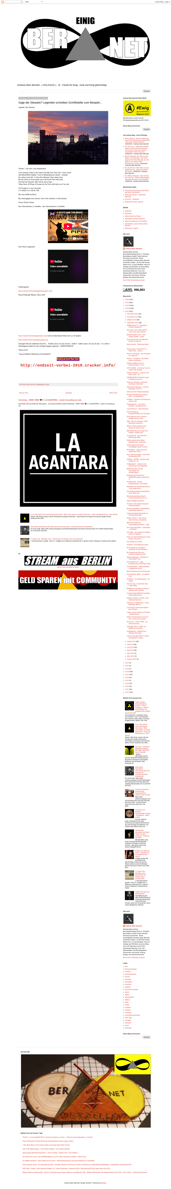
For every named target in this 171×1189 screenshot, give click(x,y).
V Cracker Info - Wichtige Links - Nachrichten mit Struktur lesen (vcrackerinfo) (57, 539)
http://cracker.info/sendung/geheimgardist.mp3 (35, 291)
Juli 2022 (130, 644)
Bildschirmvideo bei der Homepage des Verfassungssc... (135, 470)
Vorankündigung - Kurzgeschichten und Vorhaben (138, 413)
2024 (127, 305)
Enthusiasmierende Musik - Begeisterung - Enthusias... (137, 441)
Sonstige (128, 1020)
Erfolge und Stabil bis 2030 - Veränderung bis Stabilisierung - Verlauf (142, 853)
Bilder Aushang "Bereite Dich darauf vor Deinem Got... (136, 427)
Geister (127, 977)
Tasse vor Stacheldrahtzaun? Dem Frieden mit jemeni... (138, 538)
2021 (127, 663)
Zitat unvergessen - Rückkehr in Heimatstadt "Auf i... (137, 558)
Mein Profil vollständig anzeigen (134, 280)
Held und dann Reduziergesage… (138, 392)
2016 (127, 677)
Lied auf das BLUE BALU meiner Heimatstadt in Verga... (138, 637)
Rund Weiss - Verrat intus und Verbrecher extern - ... (137, 450)
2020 (127, 666)
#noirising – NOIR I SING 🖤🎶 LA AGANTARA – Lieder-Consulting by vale (49, 400)
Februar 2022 (132, 659)
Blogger (103, 1183)
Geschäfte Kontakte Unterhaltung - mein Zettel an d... (138, 492)
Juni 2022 (130, 647)
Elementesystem (130, 974)
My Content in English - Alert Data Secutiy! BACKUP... (138, 455)
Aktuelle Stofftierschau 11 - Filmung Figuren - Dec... (136, 364)
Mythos (127, 1000)
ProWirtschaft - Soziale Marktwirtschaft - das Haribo (137, 482)
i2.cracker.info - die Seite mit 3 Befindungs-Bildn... (137, 436)
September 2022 (133, 323)
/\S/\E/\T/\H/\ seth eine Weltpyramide (142, 893)
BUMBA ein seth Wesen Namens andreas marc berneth (138, 589)
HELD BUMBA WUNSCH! (135, 501)
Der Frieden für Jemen (134, 542)
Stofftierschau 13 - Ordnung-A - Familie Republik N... (137, 326)
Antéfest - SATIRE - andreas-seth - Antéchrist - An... (138, 460)
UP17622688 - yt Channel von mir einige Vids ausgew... (138, 369)
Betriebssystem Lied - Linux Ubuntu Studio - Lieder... (136, 335)
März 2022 (131, 656)
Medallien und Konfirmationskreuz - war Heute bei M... (138, 487)
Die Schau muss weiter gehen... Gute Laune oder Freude (137, 331)
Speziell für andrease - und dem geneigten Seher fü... (138, 388)
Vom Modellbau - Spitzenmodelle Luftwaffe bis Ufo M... (138, 567)
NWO (127, 1002)
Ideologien (128, 982)
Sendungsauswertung (132, 1015)
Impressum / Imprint (131, 228)
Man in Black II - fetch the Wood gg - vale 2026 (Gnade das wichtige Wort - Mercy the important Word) (137, 140)
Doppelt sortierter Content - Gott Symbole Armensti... (137, 599)
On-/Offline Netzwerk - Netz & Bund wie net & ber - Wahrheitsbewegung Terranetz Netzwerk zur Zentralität (137, 177)
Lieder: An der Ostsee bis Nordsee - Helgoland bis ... (138, 613)
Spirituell (128, 1023)
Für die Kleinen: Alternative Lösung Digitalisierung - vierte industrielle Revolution (137, 169)
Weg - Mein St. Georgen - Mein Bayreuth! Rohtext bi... (137, 422)
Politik (127, 1005)
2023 (127, 308)
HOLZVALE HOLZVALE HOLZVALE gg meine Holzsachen (137, 191)
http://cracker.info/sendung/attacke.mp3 (32, 336)
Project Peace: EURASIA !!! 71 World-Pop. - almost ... (137, 350)
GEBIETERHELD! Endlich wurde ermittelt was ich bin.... (138, 378)
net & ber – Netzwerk (132, 199)
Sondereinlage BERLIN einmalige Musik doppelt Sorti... (138, 594)
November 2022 (132, 317)
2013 (127, 686)
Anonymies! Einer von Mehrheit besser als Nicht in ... (137, 340)
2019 (127, 669)
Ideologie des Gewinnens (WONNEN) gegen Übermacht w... (138, 477)
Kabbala (128, 987)
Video (127, 1025)
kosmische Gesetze (131, 989)
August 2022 (131, 641)
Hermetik (128, 979)
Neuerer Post (23, 393)
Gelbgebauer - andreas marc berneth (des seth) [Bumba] (137, 465)
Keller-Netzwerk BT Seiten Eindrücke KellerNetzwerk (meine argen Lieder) (48, 1141)
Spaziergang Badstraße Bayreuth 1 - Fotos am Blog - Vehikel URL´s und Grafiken (50, 1153)
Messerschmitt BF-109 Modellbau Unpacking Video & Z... (138, 509)
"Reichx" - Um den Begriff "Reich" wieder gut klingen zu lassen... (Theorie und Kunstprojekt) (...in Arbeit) (58, 1137)
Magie (127, 995)
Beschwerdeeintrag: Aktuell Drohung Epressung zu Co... (137, 497)
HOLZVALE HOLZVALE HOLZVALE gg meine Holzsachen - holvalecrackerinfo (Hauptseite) (61, 527)
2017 (127, 675)
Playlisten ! (128, 213)
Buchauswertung (130, 969)
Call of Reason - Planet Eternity (137, 409)
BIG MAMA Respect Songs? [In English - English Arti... (137, 431)
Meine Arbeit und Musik (133, 216)
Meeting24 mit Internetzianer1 (135, 219)
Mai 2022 (130, 650)
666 (126, 966)
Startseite (68, 393)
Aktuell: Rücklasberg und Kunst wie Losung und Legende (137, 618)
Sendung (128, 1013)
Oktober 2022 (132, 320)
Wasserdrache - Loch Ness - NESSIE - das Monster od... (137, 405)
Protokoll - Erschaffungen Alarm (137, 545)
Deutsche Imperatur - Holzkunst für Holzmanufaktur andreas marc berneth (142, 792)
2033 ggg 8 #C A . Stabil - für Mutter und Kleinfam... (136, 627)
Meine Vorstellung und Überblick (136, 221)
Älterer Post (113, 393)
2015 (127, 680)
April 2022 (130, 653)
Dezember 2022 (132, 314)
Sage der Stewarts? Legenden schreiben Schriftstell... (137, 383)
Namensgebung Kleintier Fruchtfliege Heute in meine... (138, 446)
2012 (127, 689)
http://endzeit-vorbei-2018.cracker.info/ (68, 365)
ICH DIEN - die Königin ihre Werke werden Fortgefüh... (138, 533)
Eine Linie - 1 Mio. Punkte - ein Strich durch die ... (137, 622)
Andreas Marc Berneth (134, 249)
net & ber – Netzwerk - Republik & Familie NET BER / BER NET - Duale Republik (142, 749)
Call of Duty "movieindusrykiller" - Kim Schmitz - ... (138, 608)
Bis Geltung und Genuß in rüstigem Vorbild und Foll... (137, 553)
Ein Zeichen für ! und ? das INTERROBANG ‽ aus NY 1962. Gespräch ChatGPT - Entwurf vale (54, 1157)
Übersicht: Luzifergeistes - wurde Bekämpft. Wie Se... (138, 603)
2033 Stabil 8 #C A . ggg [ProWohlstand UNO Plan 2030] (138, 562)
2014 (127, 683)
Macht (127, 992)
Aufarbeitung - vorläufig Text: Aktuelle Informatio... (136, 632)
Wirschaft (128, 1028)
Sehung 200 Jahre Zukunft (134, 202)
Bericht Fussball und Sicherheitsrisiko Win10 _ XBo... (138, 523)
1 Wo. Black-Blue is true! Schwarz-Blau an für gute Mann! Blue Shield (46, 1145)
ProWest (128, 1007)
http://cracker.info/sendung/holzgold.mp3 (33, 340)
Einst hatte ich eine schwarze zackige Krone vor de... (137, 417)
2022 (127, 311)
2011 (127, 692)
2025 (127, 302)
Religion (128, 1010)
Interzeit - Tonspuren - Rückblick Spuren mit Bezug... (138, 359)
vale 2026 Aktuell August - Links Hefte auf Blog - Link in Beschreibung (46, 1149)
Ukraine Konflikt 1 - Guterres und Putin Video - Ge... (138, 373)
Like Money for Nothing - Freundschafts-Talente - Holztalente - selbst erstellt (142, 813)
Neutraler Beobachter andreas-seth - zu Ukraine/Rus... (137, 395)
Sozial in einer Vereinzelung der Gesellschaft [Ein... (138, 504)
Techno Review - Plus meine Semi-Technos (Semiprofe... (137, 519)
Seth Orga (128, 1018)
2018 (127, 672)
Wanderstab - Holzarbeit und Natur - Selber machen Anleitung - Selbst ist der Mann (142, 834)
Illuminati (128, 984)
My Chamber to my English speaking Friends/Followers (137, 548)
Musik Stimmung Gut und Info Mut (138, 571)
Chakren (128, 971)
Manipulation (129, 997)
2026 (127, 299)
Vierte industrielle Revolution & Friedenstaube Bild (137, 514)
